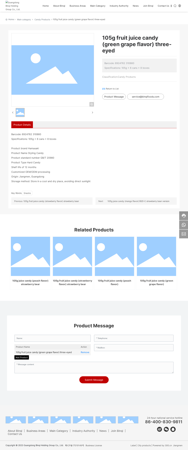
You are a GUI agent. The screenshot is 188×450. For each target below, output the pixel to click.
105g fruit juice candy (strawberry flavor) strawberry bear (51, 201)
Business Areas (36, 430)
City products (144, 445)
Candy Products (42, 19)
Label (133, 445)
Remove (85, 352)
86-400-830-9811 (163, 421)
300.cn (168, 445)
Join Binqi (117, 430)
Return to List (112, 88)
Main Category (59, 430)
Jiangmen (177, 445)
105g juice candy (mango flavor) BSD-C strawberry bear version (138, 201)
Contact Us (15, 433)
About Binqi (15, 430)
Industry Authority (83, 430)
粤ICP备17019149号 (74, 445)
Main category (24, 19)
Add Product (22, 357)
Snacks (27, 193)
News (102, 430)
